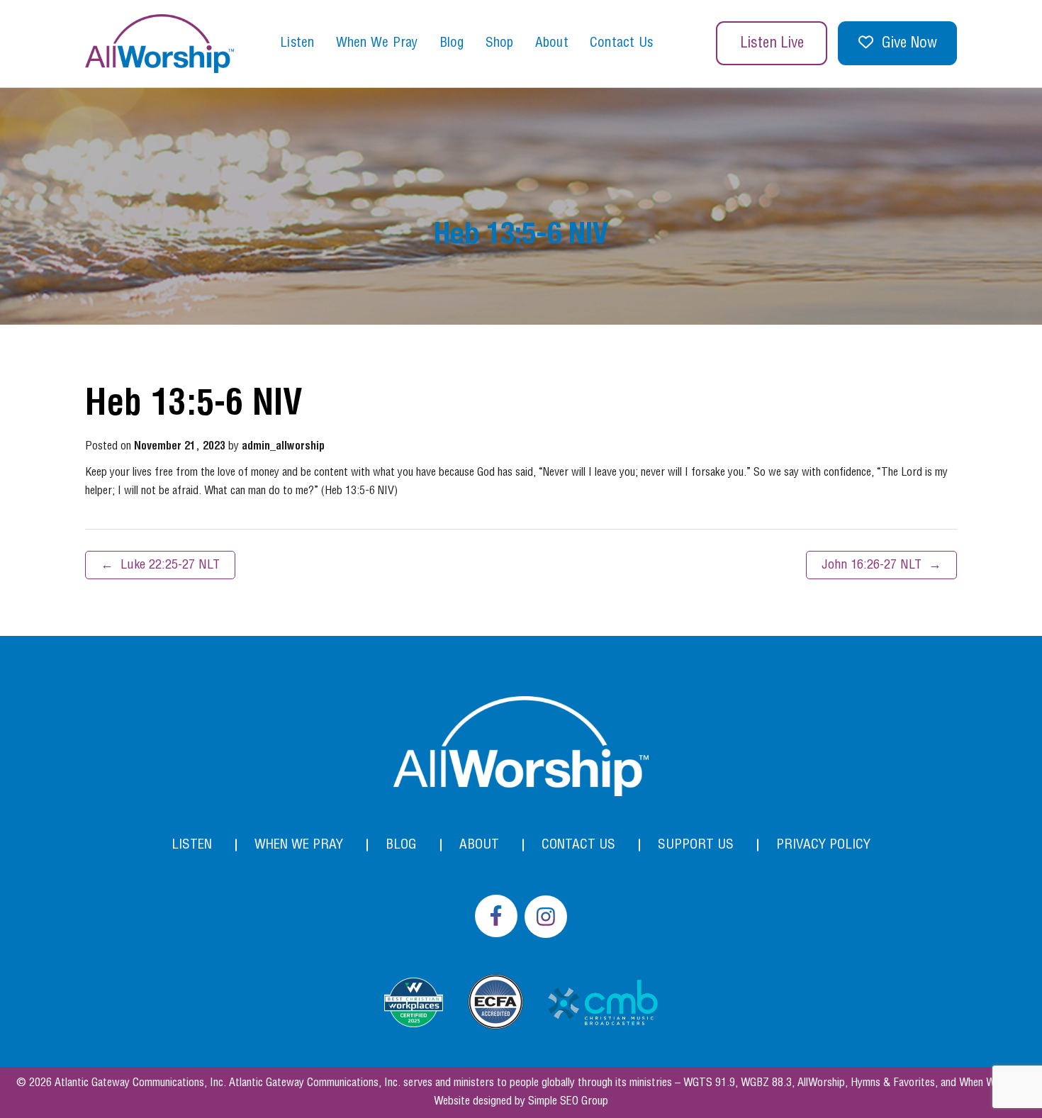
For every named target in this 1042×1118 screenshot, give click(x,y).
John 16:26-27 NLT (881, 565)
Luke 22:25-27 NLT (160, 565)
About (551, 43)
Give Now (909, 43)
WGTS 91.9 (709, 1083)
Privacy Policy (823, 845)
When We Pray (377, 43)
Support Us (696, 845)
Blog (451, 43)
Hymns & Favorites (893, 1083)
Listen (297, 43)
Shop (500, 43)
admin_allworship (283, 446)
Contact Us (622, 43)
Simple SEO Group (568, 1101)
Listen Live (772, 43)
